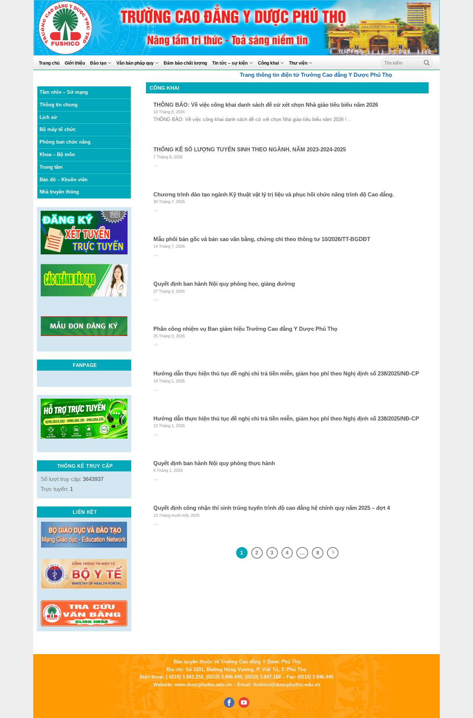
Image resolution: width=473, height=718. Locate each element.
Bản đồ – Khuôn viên (64, 179)
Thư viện (298, 63)
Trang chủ (49, 63)
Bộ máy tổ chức (58, 129)
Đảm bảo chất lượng (185, 63)
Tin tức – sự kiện (230, 63)
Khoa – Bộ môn (57, 154)
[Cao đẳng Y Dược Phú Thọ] (83, 27)
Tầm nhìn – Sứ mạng (64, 92)
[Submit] (427, 63)
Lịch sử (48, 117)
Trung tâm (51, 167)
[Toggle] (128, 130)
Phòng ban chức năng (65, 142)
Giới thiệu (75, 63)
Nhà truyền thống (59, 192)
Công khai (268, 63)
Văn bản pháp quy (135, 63)
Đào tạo (98, 63)
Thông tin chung (59, 104)
